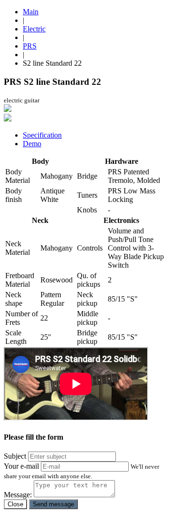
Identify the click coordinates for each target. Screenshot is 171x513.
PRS (30, 46)
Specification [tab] (42, 135)
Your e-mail (21, 466)
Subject (15, 456)
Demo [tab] (32, 144)
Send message (53, 504)
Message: (18, 495)
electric (34, 29)
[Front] (7, 109)
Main (30, 12)
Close (15, 504)
